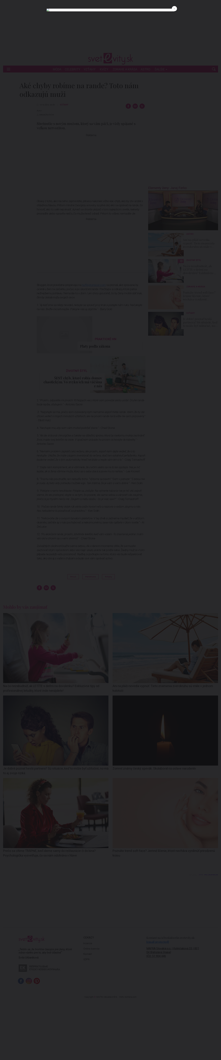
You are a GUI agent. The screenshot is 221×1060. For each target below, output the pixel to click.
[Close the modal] (174, 8)
